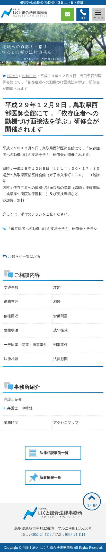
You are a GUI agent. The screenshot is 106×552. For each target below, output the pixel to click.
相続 (56, 302)
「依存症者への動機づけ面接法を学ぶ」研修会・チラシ (52, 229)
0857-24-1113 (41, 535)
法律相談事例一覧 (54, 453)
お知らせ (29, 76)
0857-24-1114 (75, 535)
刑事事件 (60, 345)
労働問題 (60, 316)
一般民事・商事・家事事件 (25, 345)
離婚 (56, 287)
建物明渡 (11, 330)
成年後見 (60, 330)
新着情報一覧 (50, 478)
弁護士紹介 (13, 399)
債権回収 (11, 316)
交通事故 (11, 287)
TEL (83, 18)
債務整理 (11, 302)
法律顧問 (60, 359)
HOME (12, 76)
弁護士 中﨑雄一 (20, 408)
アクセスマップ (65, 423)
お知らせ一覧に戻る (24, 256)
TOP (92, 505)
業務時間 (11, 423)
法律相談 (11, 359)
